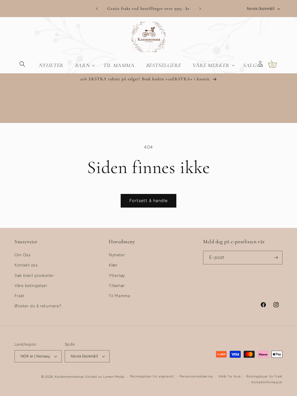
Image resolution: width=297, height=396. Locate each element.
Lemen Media (113, 377)
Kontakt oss (26, 265)
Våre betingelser (31, 285)
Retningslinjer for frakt (264, 376)
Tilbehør (117, 285)
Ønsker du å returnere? (38, 306)
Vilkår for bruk (229, 376)
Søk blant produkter (34, 275)
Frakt (20, 295)
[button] (22, 64)
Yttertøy (117, 275)
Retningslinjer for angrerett (152, 376)
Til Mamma (119, 295)
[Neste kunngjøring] (200, 8)
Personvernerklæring (196, 376)
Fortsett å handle (148, 200)
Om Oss (23, 255)
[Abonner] (275, 257)
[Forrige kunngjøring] (96, 8)
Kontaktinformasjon (266, 382)
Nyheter (117, 255)
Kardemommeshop (69, 377)
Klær (113, 265)
